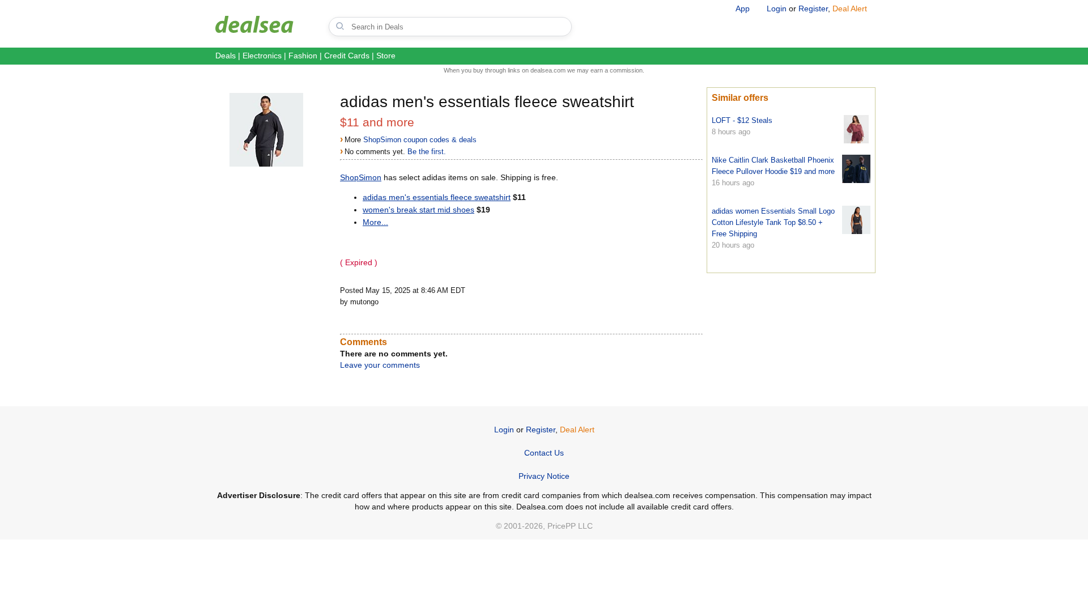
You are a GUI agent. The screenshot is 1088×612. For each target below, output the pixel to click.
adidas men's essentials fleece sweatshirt (437, 197)
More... (375, 222)
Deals (225, 55)
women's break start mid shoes (418, 209)
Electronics (262, 55)
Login (777, 8)
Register (813, 8)
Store (386, 55)
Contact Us (544, 452)
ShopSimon (360, 177)
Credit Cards (346, 55)
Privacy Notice (544, 476)
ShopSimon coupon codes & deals (420, 139)
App (743, 8)
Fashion (302, 55)
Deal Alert (849, 8)
